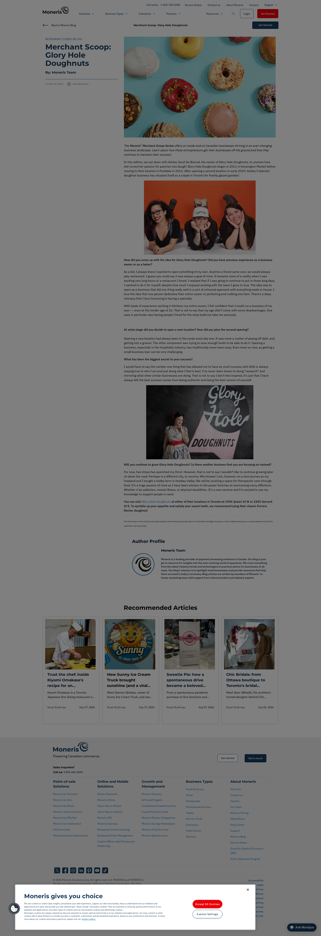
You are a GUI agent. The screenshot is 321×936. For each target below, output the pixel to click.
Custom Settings (207, 914)
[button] (14, 908)
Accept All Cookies (207, 904)
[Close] (248, 890)
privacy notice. (89, 919)
